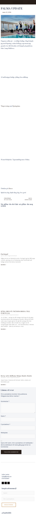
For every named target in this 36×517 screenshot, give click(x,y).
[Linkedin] (8, 483)
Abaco (10, 188)
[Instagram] (6, 483)
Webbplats (4, 433)
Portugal (4, 254)
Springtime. (17, 106)
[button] (18, 2)
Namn (3, 416)
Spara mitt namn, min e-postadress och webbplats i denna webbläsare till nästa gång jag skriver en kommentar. (17, 445)
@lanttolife (6, 513)
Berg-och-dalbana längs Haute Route (16, 376)
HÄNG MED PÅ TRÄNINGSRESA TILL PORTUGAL (15, 312)
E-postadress (5, 424)
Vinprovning (5, 106)
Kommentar (5, 401)
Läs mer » (3, 264)
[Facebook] (3, 483)
